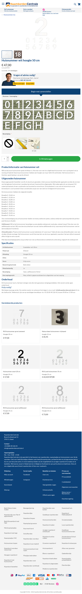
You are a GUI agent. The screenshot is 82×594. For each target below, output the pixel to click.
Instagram (26, 480)
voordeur (7, 459)
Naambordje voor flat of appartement (12, 515)
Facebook (26, 474)
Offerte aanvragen (49, 495)
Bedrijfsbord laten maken (10, 508)
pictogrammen (68, 459)
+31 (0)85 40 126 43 (10, 446)
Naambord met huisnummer (9, 560)
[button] (17, 54)
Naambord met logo (10, 533)
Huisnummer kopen (10, 543)
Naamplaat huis (67, 508)
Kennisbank (8, 485)
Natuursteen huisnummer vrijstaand (54, 331)
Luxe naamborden (68, 525)
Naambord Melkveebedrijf (67, 514)
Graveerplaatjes (67, 520)
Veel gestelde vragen (49, 485)
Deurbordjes (66, 565)
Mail (31, 78)
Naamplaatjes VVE (10, 538)
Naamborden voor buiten (49, 508)
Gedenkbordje (66, 553)
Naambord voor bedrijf (31, 544)
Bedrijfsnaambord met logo (11, 522)
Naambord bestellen (11, 567)
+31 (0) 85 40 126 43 (50, 292)
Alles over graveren (68, 548)
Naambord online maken (48, 537)
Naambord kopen (29, 518)
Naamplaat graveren (30, 523)
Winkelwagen (8, 480)
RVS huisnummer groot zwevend (14, 331)
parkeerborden (56, 459)
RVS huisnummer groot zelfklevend (14, 408)
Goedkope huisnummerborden (68, 530)
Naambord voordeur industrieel (11, 549)
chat (35, 78)
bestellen (7, 464)
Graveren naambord (49, 543)
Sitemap (7, 490)
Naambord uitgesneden (50, 564)
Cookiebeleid (66, 482)
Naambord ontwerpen (69, 543)
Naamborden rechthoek (31, 566)
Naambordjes (27, 513)
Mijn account (8, 474)
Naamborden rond (29, 561)
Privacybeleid (66, 477)
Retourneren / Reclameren (66, 493)
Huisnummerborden (49, 520)
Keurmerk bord (28, 528)
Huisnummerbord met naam (30, 549)
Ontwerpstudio (48, 490)
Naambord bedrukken (50, 558)
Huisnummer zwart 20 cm (11, 371)
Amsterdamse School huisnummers (69, 537)
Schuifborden (27, 534)
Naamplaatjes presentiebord (66, 559)
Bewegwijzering (28, 508)
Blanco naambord (48, 553)
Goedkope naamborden (50, 515)
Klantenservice (48, 480)
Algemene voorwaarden (70, 487)
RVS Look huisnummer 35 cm (51, 371)
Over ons (46, 474)
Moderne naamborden (50, 569)
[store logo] (22, 5)
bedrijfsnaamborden (44, 459)
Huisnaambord (48, 548)
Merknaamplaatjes (10, 528)
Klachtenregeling (67, 499)
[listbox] (41, 115)
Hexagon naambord (10, 555)
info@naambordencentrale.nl (14, 448)
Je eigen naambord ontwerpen (49, 530)
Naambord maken (48, 525)
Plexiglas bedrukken (30, 555)
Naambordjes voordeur (31, 539)
